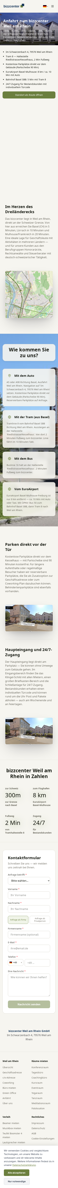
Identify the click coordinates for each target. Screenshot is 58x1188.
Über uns (8, 1103)
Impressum (38, 1123)
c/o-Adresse (9, 1077)
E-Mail (12, 942)
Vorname (13, 889)
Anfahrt (7, 1098)
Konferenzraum (40, 1067)
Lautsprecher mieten (14, 1142)
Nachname (15, 902)
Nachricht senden (29, 1004)
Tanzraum (37, 1098)
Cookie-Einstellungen (43, 1138)
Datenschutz (38, 1128)
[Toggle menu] (52, 6)
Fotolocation (38, 1108)
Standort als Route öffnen (29, 94)
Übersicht (8, 1067)
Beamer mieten (11, 1123)
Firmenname (16, 928)
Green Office (9, 1092)
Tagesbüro (37, 1072)
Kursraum (37, 1082)
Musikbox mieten (12, 1128)
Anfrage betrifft (17, 874)
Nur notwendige (17, 1181)
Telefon (13, 956)
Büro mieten (9, 1087)
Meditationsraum (41, 1103)
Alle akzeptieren (16, 1172)
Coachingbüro (39, 1077)
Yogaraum (37, 1092)
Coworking (8, 1082)
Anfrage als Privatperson (40, 919)
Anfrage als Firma (18, 919)
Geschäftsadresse (12, 1072)
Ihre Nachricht (17, 971)
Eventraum (37, 1087)
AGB (34, 1133)
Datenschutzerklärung (24, 1165)
